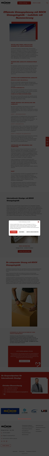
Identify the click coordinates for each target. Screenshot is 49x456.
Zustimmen (13, 231)
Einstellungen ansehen (32, 231)
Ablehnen (21, 231)
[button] (38, 221)
